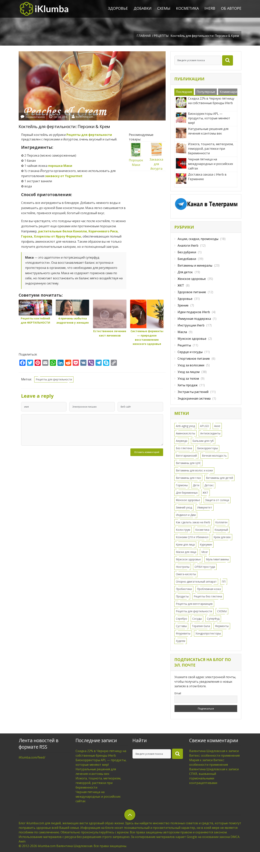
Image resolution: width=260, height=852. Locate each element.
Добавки (143, 8)
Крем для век (222, 537)
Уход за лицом (188, 372)
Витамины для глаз (188, 478)
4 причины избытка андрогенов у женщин (72, 320)
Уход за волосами (191, 365)
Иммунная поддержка (194, 319)
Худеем (180, 641)
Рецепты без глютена (208, 596)
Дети (196, 485)
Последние (184, 92)
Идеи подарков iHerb (194, 312)
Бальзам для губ (203, 441)
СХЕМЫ (163, 8)
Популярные (206, 92)
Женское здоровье (192, 279)
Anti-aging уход (185, 426)
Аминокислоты (185, 433)
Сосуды (197, 618)
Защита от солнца (217, 500)
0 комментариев (35, 117)
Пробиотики (184, 589)
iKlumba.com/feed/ (32, 757)
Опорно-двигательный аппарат (196, 581)
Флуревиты (183, 633)
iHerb (209, 8)
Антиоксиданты (210, 433)
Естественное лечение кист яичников (109, 333)
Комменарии (229, 92)
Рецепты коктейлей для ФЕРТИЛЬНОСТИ (35, 320)
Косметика (187, 8)
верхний (129, 814)
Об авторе (231, 8)
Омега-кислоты (186, 574)
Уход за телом (188, 378)
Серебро (181, 618)
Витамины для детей (219, 478)
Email (177, 693)
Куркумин (206, 544)
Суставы (181, 626)
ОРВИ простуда (205, 567)
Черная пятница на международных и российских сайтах (98, 796)
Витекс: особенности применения (214, 755)
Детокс (209, 485)
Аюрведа (181, 441)
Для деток (185, 272)
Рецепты (161, 36)
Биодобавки (187, 259)
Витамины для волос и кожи (194, 470)
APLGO (204, 426)
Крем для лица (185, 544)
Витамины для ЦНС (188, 463)
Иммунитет (204, 507)
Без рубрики (187, 252)
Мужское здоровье (192, 339)
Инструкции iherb (191, 325)
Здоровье (118, 8)
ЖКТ (181, 285)
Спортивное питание (194, 358)
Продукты (182, 596)
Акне (217, 426)
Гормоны (182, 485)
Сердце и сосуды (190, 352)
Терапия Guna (201, 626)
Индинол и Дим (186, 515)
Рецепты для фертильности (89, 135)
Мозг (204, 552)
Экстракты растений (193, 392)
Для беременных (187, 492)
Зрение (183, 305)
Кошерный (221, 529)
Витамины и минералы (195, 265)
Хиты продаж (188, 385)
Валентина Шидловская (85, 116)
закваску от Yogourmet (63, 176)
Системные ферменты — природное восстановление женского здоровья (147, 337)
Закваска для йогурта (156, 164)
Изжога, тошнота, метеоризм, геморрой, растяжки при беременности (98, 782)
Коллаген (221, 522)
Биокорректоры (207, 448)
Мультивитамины (217, 559)
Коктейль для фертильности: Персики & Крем (64, 126)
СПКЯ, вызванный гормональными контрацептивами (203, 778)
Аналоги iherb (188, 245)
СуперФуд (213, 618)
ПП (224, 581)
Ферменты (222, 626)
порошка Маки (60, 166)
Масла (182, 332)
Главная (144, 36)
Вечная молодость (214, 455)
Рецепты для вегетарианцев (194, 604)
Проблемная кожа (209, 589)
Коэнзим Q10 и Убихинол (192, 537)
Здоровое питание (192, 292)
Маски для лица (186, 552)
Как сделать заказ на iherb (193, 522)
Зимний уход (184, 507)
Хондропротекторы (208, 633)
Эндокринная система (194, 398)
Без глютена (184, 448)
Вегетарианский (186, 455)
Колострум (183, 529)
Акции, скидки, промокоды (198, 239)
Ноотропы (182, 567)
